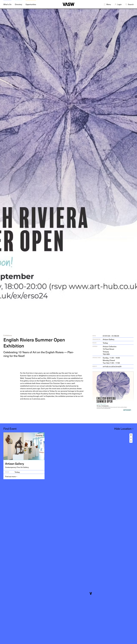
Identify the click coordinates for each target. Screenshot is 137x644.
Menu (108, 4)
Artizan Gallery (108, 339)
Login (119, 4)
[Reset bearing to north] (131, 441)
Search (131, 4)
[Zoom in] (131, 435)
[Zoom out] (131, 438)
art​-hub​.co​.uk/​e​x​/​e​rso (112, 366)
